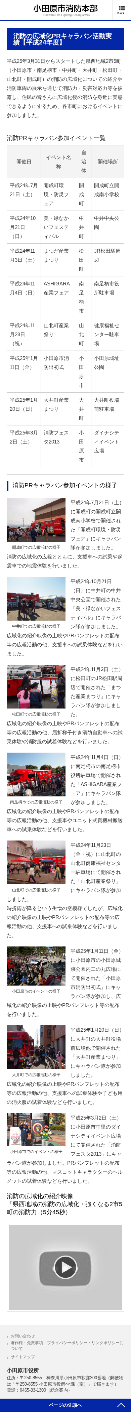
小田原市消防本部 (65, 10)
